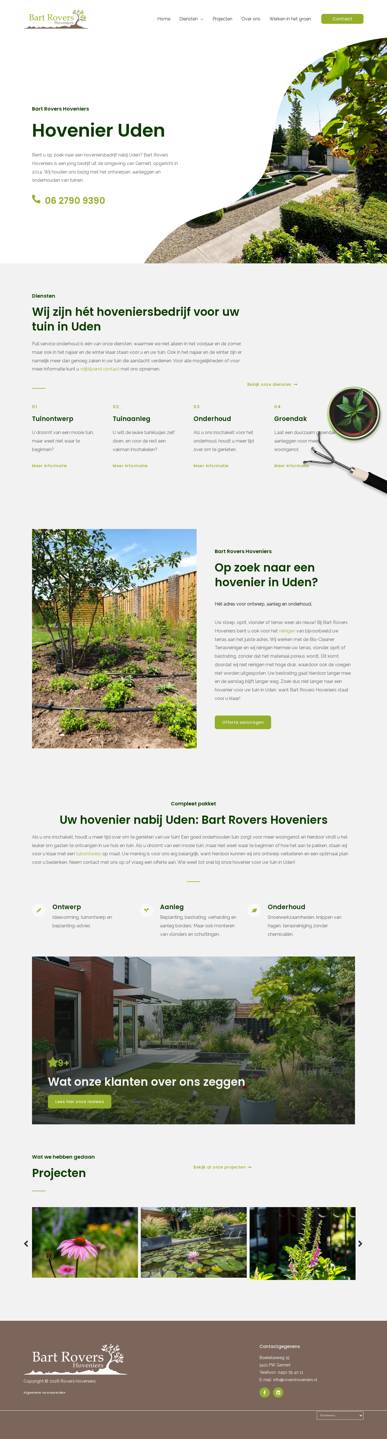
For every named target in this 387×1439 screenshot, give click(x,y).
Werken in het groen (290, 19)
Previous (26, 1243)
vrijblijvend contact (100, 369)
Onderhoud (212, 418)
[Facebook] (265, 1392)
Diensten (188, 19)
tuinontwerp (88, 853)
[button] (342, 19)
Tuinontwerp (52, 418)
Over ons (250, 19)
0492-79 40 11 (290, 1372)
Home (163, 19)
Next (360, 1243)
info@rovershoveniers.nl (295, 1379)
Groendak (290, 418)
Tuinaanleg (131, 418)
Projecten (222, 19)
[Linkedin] (278, 1392)
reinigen (287, 631)
